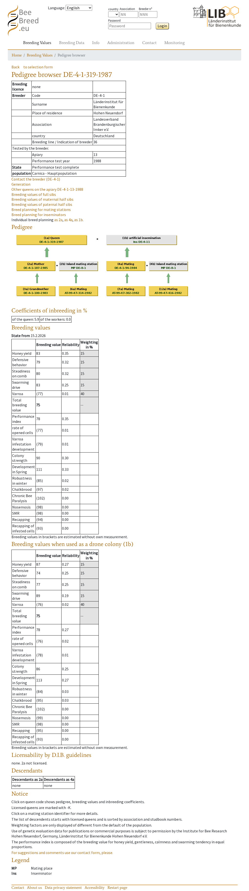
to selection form (38, 66)
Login (162, 25)
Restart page (117, 887)
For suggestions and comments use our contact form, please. (62, 852)
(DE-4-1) (35, 179)
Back (15, 66)
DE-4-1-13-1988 (47, 189)
